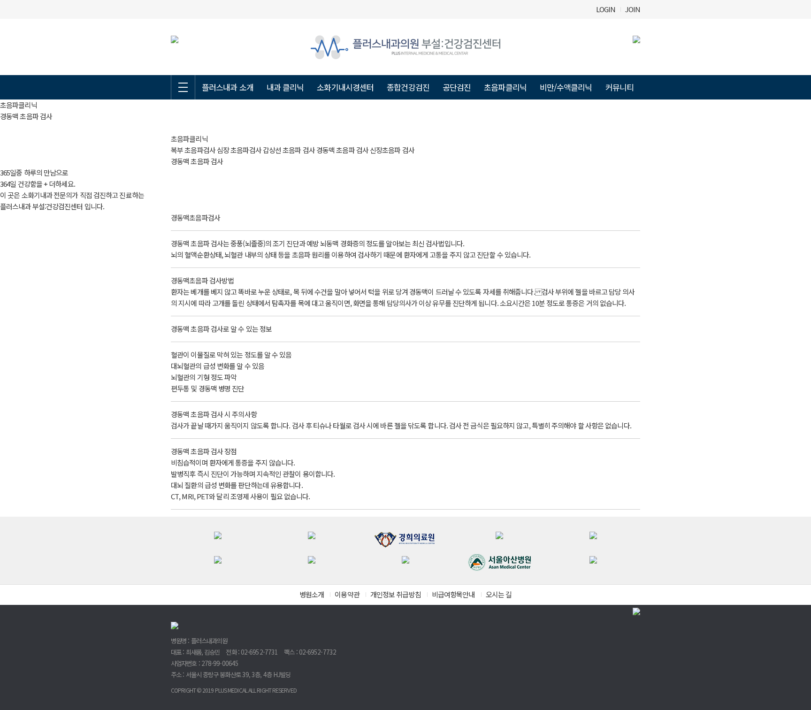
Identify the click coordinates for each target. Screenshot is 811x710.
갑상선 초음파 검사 (289, 150)
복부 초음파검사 (193, 150)
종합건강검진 (408, 87)
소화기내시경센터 (345, 87)
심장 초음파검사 (239, 150)
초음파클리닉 (505, 87)
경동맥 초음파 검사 (342, 150)
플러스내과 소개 (227, 87)
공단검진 (457, 87)
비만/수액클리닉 (566, 87)
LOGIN (606, 9)
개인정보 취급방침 (395, 594)
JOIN (632, 9)
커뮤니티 (619, 87)
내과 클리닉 (285, 87)
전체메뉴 (183, 87)
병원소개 (311, 594)
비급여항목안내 (453, 594)
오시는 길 (499, 594)
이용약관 (347, 594)
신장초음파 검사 (392, 150)
